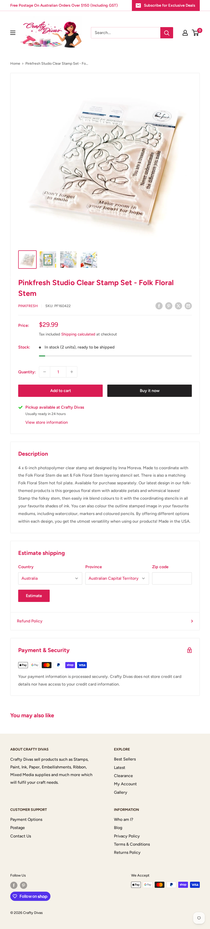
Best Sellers (125, 759)
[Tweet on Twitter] (178, 305)
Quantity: (27, 372)
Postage (17, 827)
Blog (118, 827)
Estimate (34, 595)
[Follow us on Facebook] (13, 885)
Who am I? (123, 819)
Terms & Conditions (132, 844)
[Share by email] (188, 305)
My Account (125, 783)
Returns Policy (127, 852)
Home (15, 63)
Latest (119, 767)
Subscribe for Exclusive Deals (169, 5)
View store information (46, 422)
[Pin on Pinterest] (168, 305)
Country (26, 566)
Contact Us (20, 836)
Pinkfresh (28, 306)
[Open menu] (12, 33)
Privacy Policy (127, 836)
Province (93, 566)
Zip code (160, 566)
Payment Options (26, 819)
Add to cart (60, 390)
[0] (195, 33)
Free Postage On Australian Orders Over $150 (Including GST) (64, 5)
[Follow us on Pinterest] (23, 885)
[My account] (185, 33)
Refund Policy (30, 621)
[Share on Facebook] (159, 305)
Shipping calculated (78, 334)
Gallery (120, 792)
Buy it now (150, 390)
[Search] (166, 32)
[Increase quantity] (71, 371)
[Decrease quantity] (44, 371)
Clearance (123, 775)
